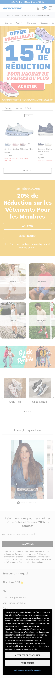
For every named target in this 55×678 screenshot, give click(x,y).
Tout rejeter (27, 663)
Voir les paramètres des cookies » (27, 670)
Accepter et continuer (27, 655)
